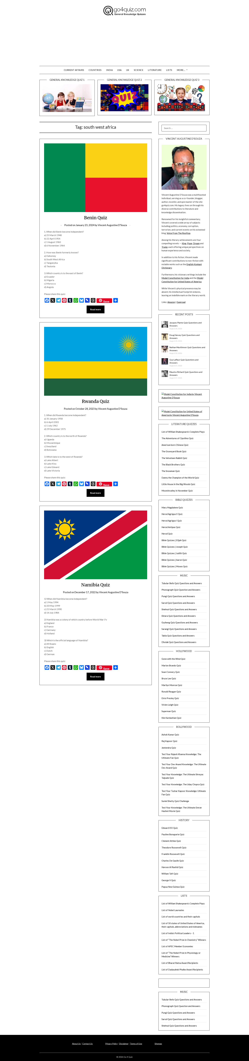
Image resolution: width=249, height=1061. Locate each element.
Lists (169, 70)
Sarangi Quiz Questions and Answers (179, 629)
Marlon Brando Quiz (171, 665)
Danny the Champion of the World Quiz (180, 477)
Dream (196, 243)
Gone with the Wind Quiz (173, 659)
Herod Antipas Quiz (171, 527)
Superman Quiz (169, 711)
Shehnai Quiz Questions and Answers (179, 609)
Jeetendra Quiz (169, 747)
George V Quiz (169, 880)
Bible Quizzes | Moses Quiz (174, 566)
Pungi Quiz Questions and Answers (178, 596)
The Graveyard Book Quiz (174, 451)
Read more (95, 309)
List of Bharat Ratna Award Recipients (180, 963)
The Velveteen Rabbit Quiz (174, 458)
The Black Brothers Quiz (173, 464)
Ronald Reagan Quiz (171, 691)
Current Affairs (74, 70)
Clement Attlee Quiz (171, 841)
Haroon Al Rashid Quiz (172, 867)
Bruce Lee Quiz (169, 678)
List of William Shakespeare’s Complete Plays (183, 431)
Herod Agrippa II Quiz (172, 514)
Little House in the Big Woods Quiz (178, 484)
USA (119, 70)
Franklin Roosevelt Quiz (173, 854)
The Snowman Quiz (171, 471)
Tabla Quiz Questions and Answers (178, 635)
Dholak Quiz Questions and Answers (179, 642)
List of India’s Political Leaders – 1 (178, 933)
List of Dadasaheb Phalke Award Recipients (182, 969)
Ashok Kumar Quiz (170, 734)
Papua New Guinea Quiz (173, 886)
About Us (76, 1043)
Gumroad (181, 302)
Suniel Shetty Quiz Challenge (175, 801)
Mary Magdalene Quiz (172, 507)
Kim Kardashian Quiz (171, 718)
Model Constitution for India (175, 278)
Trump (165, 247)
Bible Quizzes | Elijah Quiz (174, 540)
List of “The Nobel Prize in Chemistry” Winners (184, 940)
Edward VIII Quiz (170, 828)
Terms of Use (136, 1043)
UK (127, 70)
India (109, 70)
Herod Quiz (167, 533)
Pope (189, 243)
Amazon (171, 302)
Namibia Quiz (95, 585)
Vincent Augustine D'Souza (112, 225)
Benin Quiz (95, 217)
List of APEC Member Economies (177, 946)
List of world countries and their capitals (181, 916)
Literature (155, 70)
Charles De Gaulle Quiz (173, 860)
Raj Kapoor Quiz (169, 741)
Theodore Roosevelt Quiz (174, 847)
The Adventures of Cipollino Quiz (177, 438)
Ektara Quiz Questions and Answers (179, 616)
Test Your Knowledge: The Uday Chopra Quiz (183, 784)
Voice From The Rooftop (178, 233)
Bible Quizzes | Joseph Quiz (175, 546)
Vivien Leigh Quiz (170, 704)
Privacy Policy (111, 1043)
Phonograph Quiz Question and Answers (181, 589)
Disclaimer (123, 1043)
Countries (95, 70)
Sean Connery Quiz (171, 672)
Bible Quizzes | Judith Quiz (174, 553)
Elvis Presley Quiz (170, 698)
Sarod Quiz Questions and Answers (178, 603)
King (184, 243)
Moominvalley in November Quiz (177, 490)
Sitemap (158, 1043)
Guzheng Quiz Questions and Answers (180, 622)
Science (138, 70)
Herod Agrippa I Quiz (172, 520)
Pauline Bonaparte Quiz (173, 834)
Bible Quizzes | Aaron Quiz (174, 560)
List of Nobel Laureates (173, 910)
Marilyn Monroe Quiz (172, 685)
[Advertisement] (124, 44)
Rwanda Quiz (95, 401)
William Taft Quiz (170, 873)
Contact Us (87, 1043)
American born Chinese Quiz (175, 445)
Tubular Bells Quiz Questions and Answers (182, 583)
